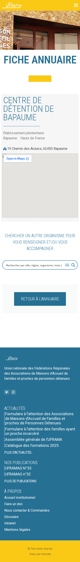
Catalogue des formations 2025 (31, 445)
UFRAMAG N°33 (18, 468)
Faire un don (13, 504)
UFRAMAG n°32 (18, 474)
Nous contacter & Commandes (26, 510)
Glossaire (11, 517)
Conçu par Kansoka (40, 554)
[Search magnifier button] (73, 265)
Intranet (10, 523)
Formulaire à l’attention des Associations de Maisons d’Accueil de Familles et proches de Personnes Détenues (39, 418)
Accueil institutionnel (19, 498)
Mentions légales (17, 530)
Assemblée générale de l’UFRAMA (33, 439)
